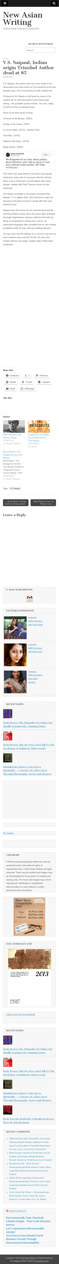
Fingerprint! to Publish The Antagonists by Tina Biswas (38, 437)
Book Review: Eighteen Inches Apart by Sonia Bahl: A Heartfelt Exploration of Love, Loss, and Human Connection (30, 1145)
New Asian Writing (23, 18)
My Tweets (8, 833)
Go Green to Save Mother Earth (24, 1235)
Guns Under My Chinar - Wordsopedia (27, 1192)
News (5, 59)
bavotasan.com (42, 1261)
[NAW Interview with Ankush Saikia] (14, 426)
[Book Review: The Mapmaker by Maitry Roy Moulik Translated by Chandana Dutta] (29, 714)
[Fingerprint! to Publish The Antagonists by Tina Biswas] (39, 426)
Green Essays (17, 1211)
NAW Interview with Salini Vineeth (35, 678)
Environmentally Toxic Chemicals (25, 1217)
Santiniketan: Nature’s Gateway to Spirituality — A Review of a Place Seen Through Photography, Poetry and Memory (27, 770)
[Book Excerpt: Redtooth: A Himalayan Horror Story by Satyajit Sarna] (29, 1110)
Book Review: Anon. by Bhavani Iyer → (44, 502)
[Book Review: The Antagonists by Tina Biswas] (15, 465)
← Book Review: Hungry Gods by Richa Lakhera (15, 502)
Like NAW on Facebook (20, 1014)
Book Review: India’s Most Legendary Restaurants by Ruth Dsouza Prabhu (30, 1170)
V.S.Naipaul (15, 489)
